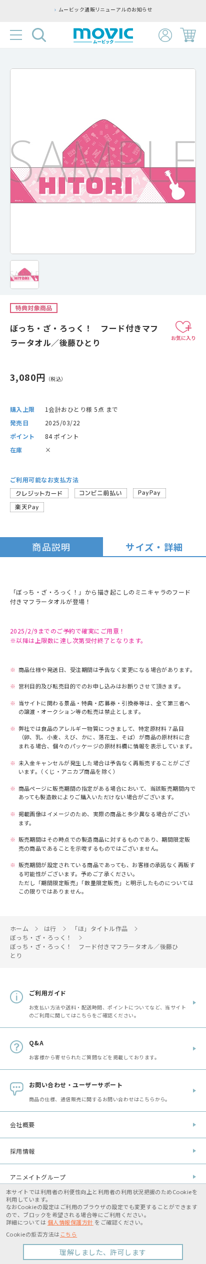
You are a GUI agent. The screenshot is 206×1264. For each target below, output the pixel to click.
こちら (68, 1234)
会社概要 (22, 1124)
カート (188, 34)
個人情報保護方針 (71, 1222)
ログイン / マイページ (165, 35)
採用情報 (22, 1151)
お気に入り (183, 337)
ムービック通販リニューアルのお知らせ (105, 9)
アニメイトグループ (38, 1177)
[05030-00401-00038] (24, 274)
